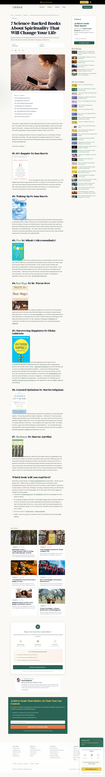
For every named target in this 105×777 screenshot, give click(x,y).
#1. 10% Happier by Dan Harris (22, 98)
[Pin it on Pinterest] (15, 50)
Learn (19, 425)
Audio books (29, 511)
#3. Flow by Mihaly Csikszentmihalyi (23, 103)
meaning (27, 429)
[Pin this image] (18, 158)
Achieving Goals (15, 755)
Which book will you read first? (22, 116)
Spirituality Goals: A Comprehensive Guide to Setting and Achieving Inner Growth (22, 551)
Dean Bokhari (15, 46)
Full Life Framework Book (35, 750)
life (38, 233)
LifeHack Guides (15, 748)
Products (50, 7)
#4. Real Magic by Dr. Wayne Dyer (23, 106)
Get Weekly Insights (84, 43)
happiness (15, 323)
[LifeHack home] (17, 7)
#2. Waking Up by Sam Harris (22, 100)
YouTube (32, 763)
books (47, 126)
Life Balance (15, 753)
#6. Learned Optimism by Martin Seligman (25, 111)
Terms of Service (72, 769)
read (24, 499)
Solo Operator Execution (55, 757)
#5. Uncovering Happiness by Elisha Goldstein (26, 108)
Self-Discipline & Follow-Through (57, 750)
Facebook (14, 763)
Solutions (57, 7)
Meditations (22, 436)
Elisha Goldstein (53, 373)
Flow (18, 240)
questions (40, 314)
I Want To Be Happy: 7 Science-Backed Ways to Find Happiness (50, 609)
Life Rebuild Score (16, 750)
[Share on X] (19, 50)
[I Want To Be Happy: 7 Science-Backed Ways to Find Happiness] (52, 596)
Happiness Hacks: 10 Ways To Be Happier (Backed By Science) (22, 603)
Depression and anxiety (41, 366)
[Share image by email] (26, 158)
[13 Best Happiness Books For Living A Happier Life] (52, 537)
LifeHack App (33, 748)
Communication (18, 15)
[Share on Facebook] (12, 50)
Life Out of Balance (54, 753)
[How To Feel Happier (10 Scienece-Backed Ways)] (52, 567)
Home (12, 15)
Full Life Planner (33, 751)
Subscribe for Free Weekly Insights (38, 727)
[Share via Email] (22, 50)
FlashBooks (39, 494)
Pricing (64, 7)
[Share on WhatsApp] (24, 158)
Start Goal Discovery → (91, 769)
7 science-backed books (36, 481)
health (55, 380)
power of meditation (49, 319)
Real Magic (22, 283)
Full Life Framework (16, 751)
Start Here (42, 7)
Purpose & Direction (54, 751)
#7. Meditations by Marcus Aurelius (23, 114)
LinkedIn (37, 763)
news (26, 182)
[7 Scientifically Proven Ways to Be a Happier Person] (24, 567)
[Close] (91, 2)
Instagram (20, 763)
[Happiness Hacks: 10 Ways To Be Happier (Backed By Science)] (24, 593)
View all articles (25, 689)
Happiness (25, 15)
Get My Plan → (84, 2)
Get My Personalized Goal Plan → (38, 667)
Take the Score (87, 7)
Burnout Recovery (53, 748)
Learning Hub (33, 753)
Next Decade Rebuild (54, 755)
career (34, 490)
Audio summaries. (40, 511)
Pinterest (26, 763)
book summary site (27, 494)
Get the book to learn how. (39, 276)
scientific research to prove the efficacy (23, 380)
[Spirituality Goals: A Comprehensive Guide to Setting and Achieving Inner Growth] (24, 537)
